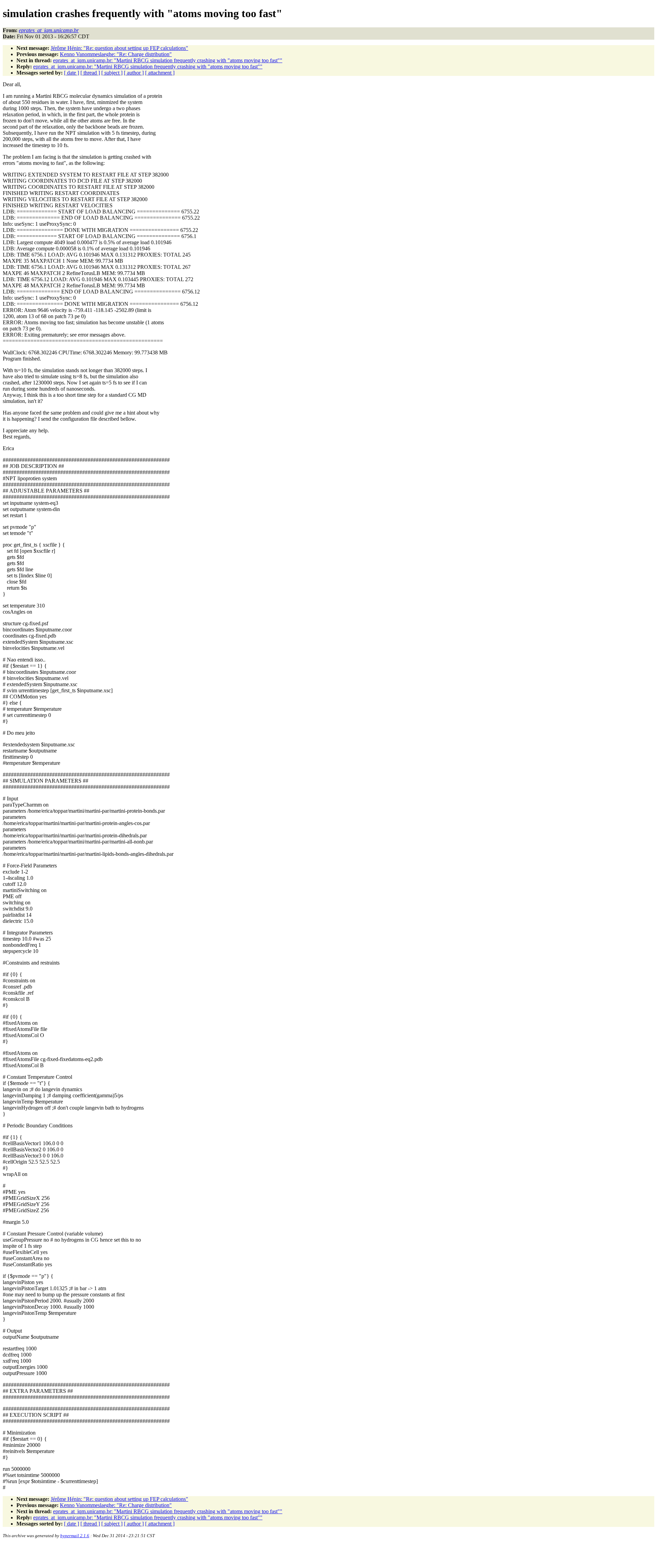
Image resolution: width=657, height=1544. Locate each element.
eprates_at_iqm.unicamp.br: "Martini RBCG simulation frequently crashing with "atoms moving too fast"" (167, 60)
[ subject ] (112, 73)
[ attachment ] (160, 73)
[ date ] (71, 73)
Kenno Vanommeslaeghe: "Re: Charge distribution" (116, 54)
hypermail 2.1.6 (74, 1535)
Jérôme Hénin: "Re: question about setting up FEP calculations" (119, 48)
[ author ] (134, 73)
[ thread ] (90, 73)
